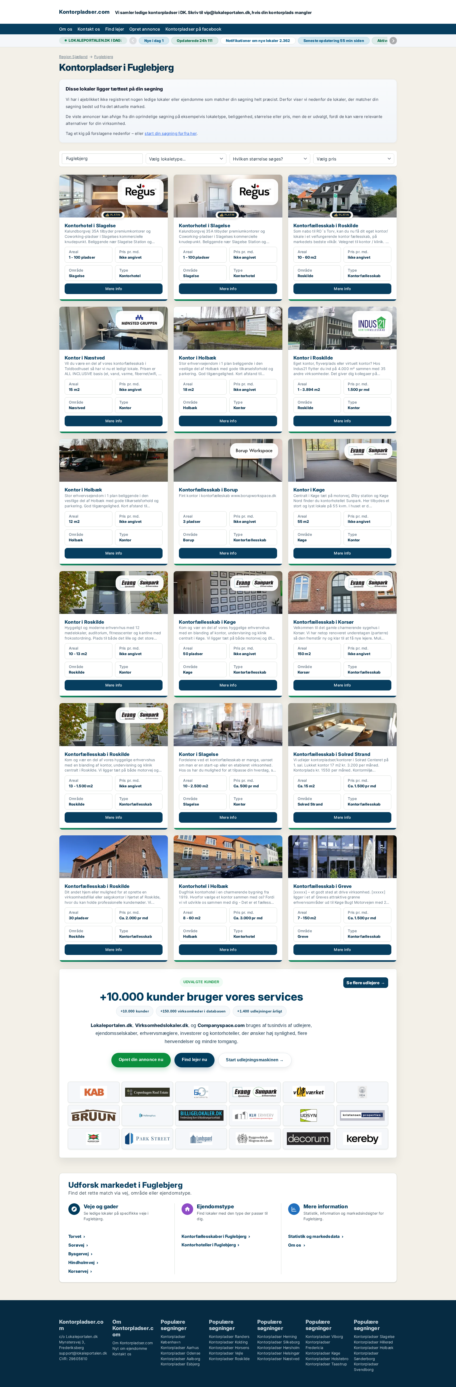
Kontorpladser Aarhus (180, 1347)
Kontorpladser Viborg (324, 1336)
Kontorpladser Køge (323, 1353)
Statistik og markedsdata (314, 1236)
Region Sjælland (73, 57)
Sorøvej (76, 1245)
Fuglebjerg (103, 57)
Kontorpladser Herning (277, 1336)
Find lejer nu (194, 1059)
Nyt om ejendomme (129, 1348)
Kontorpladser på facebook (193, 29)
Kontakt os (89, 29)
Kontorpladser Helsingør (278, 1353)
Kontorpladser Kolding (228, 1342)
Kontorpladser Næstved (278, 1358)
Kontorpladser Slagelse (374, 1336)
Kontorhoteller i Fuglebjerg (209, 1244)
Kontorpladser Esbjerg (180, 1364)
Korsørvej (78, 1271)
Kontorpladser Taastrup (326, 1364)
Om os (65, 29)
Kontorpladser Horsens (229, 1347)
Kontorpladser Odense (180, 1353)
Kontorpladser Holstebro (327, 1358)
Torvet (74, 1236)
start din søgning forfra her (171, 133)
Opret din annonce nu (141, 1059)
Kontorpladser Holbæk (373, 1347)
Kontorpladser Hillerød (373, 1342)
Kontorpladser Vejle (226, 1353)
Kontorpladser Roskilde (229, 1358)
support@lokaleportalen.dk (83, 1353)
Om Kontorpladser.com (132, 1343)
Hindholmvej (81, 1262)
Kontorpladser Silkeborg (278, 1342)
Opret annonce (144, 29)
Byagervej (78, 1253)
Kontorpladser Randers (229, 1336)
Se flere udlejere (365, 982)
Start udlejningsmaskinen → (255, 1060)
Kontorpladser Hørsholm (278, 1347)
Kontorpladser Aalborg (180, 1358)
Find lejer (114, 29)
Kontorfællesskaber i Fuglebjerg (214, 1236)
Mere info (113, 288)
